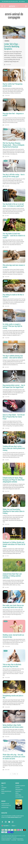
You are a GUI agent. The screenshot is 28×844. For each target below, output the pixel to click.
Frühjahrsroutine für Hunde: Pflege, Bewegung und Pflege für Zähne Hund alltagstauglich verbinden (13, 479)
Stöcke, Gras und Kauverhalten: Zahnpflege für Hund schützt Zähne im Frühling (13, 511)
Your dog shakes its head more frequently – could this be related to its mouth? (14, 235)
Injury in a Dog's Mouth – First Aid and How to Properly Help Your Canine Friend (14, 416)
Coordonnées (13, 840)
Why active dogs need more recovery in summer (14, 266)
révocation (17, 787)
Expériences (17, 791)
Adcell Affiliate (18, 795)
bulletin (2, 793)
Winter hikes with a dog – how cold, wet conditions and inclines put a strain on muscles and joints (14, 756)
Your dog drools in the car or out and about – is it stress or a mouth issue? (13, 205)
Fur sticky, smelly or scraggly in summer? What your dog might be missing (12, 326)
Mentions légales (20, 840)
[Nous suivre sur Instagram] (6, 822)
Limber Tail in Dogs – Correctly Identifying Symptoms (12, 46)
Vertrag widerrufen (19, 797)
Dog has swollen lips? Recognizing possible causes (12, 85)
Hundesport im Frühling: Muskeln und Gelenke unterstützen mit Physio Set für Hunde (14, 544)
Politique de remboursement (18, 838)
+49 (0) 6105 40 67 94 (6, 805)
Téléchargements (19, 789)
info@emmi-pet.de (5, 803)
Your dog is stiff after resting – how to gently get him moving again (13, 175)
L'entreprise (3, 787)
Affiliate (17, 793)
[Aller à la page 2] (17, 774)
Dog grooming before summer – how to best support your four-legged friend (14, 386)
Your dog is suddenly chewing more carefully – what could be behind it (13, 356)
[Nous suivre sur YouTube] (9, 822)
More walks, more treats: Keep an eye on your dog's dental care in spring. (13, 606)
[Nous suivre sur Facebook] (2, 822)
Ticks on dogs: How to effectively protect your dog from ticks (12, 665)
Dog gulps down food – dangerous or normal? (13, 114)
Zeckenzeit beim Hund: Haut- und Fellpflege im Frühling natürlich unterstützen (12, 576)
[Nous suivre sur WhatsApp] (13, 822)
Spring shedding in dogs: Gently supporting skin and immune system (13, 726)
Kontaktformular (4, 807)
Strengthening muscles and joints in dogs (13, 696)
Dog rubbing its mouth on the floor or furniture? (13, 295)
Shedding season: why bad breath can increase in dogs (13, 636)
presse (2, 789)
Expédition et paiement (20, 785)
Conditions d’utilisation (5, 840)
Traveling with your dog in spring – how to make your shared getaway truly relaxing (14, 448)
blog (2, 785)
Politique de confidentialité (6, 838)
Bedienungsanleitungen (6, 791)
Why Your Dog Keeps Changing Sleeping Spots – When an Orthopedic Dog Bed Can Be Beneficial (13, 145)
